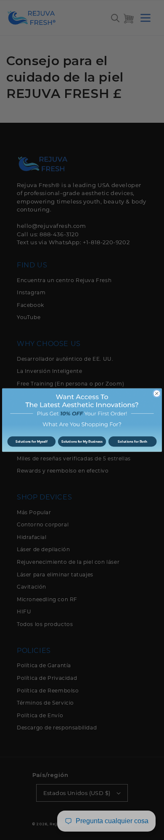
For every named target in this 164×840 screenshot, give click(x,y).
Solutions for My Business (82, 442)
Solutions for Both (132, 442)
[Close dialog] (156, 393)
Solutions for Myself (32, 442)
